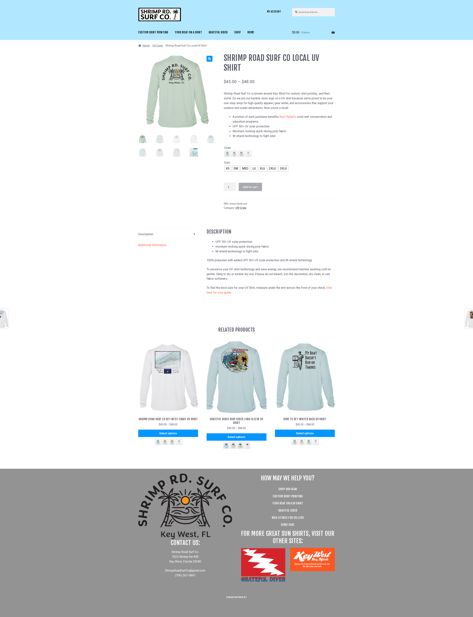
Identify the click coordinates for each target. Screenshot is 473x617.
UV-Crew (157, 45)
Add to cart (250, 187)
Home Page (288, 525)
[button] (209, 59)
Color (227, 148)
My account (274, 11)
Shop (237, 32)
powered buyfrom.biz (236, 597)
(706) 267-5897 (185, 575)
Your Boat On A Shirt (188, 32)
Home (250, 32)
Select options (168, 433)
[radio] (227, 154)
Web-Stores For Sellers (288, 518)
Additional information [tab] (152, 245)
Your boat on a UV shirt (287, 503)
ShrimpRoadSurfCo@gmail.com (185, 570)
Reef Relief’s (287, 117)
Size (227, 162)
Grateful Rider (218, 32)
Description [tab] (145, 234)
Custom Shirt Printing (153, 32)
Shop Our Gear (287, 489)
